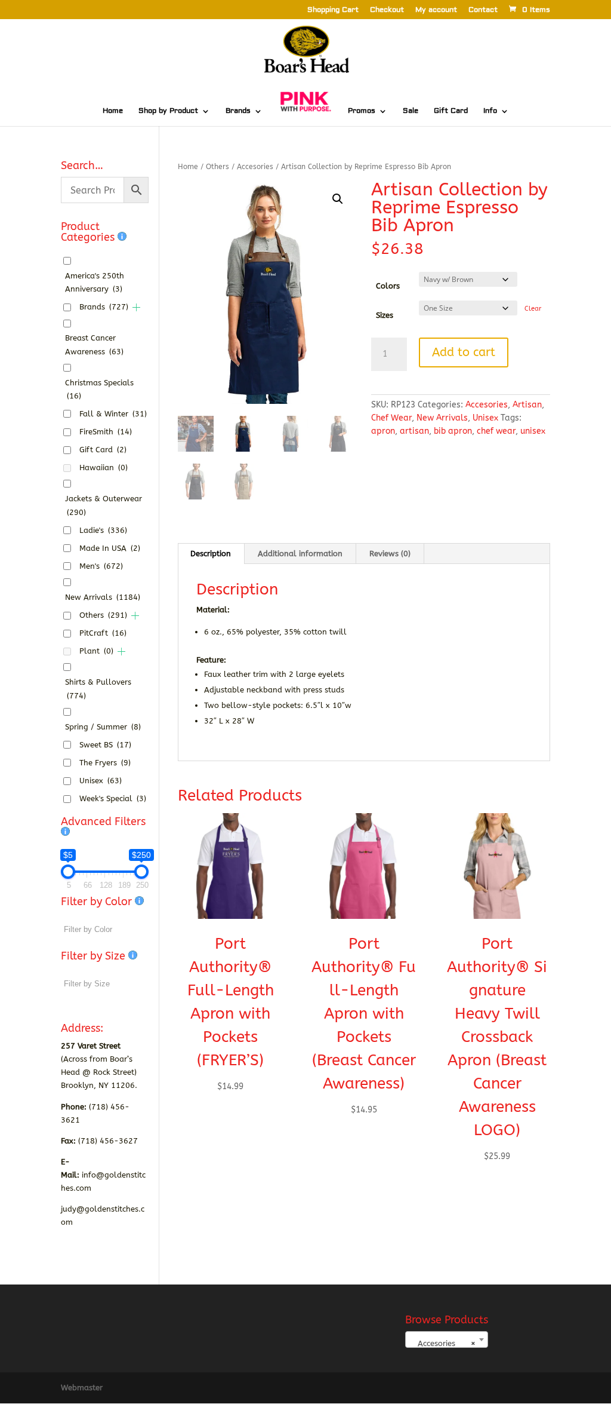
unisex (532, 431)
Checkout (387, 10)
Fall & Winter (113, 413)
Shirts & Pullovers (98, 689)
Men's (101, 566)
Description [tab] (210, 553)
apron (383, 431)
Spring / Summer (103, 726)
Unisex (485, 418)
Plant (96, 650)
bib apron (453, 431)
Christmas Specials (99, 389)
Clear (532, 308)
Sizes (384, 315)
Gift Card (451, 111)
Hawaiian (103, 467)
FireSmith (105, 431)
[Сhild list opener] (136, 307)
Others (217, 167)
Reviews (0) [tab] (390, 553)
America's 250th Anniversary (94, 282)
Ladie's (103, 530)
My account (436, 10)
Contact (483, 10)
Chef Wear (391, 418)
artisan (414, 431)
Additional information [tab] (300, 553)
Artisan (527, 405)
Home (113, 111)
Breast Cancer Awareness (94, 344)
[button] (337, 199)
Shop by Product (168, 111)
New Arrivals (442, 418)
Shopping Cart (333, 10)
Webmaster (82, 1387)
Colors (388, 285)
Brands (238, 111)
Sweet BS (105, 744)
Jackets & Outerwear (103, 505)
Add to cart (463, 352)
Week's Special (112, 798)
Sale (410, 111)
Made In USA (109, 548)
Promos (361, 111)
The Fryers (105, 762)
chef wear (496, 431)
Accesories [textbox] (443, 1343)
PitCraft (102, 633)
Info (490, 111)
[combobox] (446, 1339)
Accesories (255, 167)
